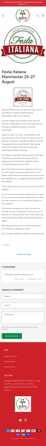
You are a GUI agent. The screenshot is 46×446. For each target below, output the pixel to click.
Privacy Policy (9, 361)
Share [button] (6, 245)
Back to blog (24, 254)
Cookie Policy (9, 367)
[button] (2, 15)
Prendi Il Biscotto (20, 438)
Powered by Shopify (30, 438)
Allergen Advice (10, 356)
